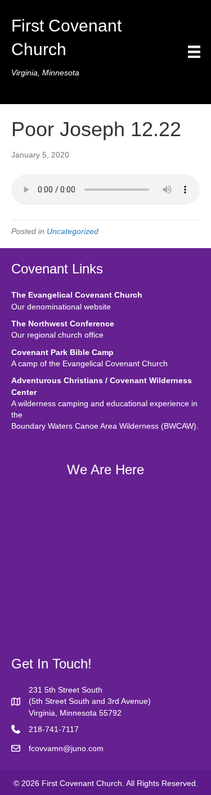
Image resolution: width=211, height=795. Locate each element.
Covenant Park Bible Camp (62, 352)
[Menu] (194, 52)
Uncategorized (72, 231)
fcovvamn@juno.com (66, 748)
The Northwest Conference (62, 323)
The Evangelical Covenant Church (76, 294)
